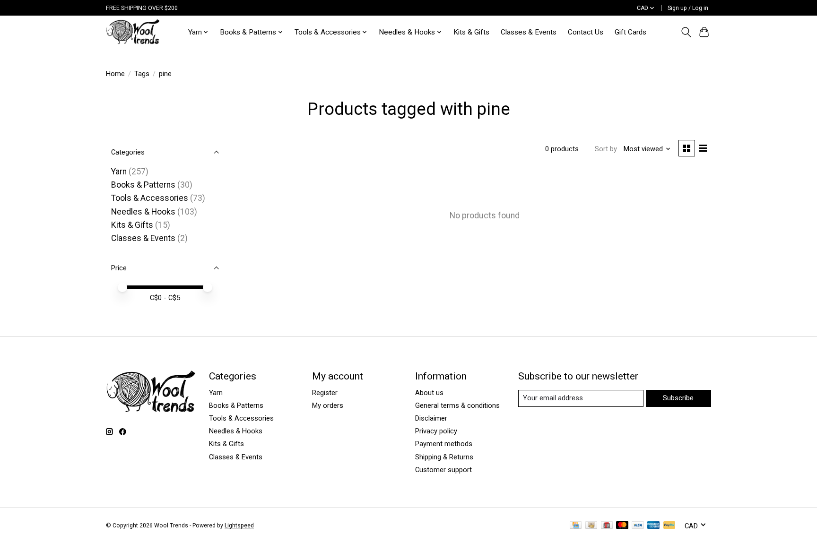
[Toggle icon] (686, 32)
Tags (141, 73)
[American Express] (653, 525)
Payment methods (443, 444)
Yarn (119, 171)
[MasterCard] (622, 525)
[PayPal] (669, 525)
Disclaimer (431, 418)
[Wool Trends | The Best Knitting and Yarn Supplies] (133, 32)
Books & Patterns (143, 185)
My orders (327, 405)
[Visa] (638, 525)
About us (429, 392)
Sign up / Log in (688, 8)
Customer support (443, 469)
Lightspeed (239, 525)
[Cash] (591, 525)
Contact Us (585, 32)
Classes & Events (528, 32)
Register (325, 392)
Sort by (606, 149)
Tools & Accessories (149, 198)
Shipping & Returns (444, 457)
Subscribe (678, 398)
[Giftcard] (607, 525)
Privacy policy (436, 431)
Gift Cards (630, 32)
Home (115, 73)
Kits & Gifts (471, 32)
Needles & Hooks (143, 211)
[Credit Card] (576, 525)
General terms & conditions (457, 405)
